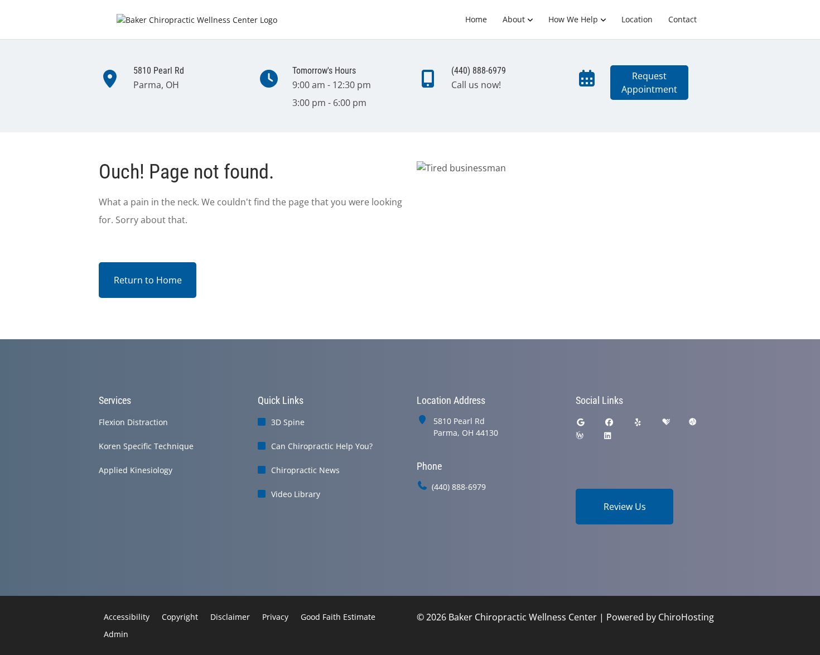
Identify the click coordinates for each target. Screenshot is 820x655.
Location (637, 19)
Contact (682, 19)
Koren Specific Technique (146, 446)
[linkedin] (607, 435)
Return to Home (148, 280)
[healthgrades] (666, 422)
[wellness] (579, 435)
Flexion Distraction (133, 422)
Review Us (625, 506)
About (514, 19)
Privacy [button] (275, 616)
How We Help (573, 19)
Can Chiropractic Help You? (322, 446)
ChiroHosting (686, 617)
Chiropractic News (305, 470)
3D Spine (288, 422)
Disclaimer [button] (230, 616)
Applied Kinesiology (135, 470)
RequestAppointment (649, 82)
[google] (581, 422)
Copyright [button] (180, 616)
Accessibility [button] (126, 616)
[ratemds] (693, 422)
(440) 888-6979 (459, 486)
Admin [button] (116, 634)
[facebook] (610, 422)
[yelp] (638, 422)
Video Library (295, 494)
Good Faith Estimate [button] (338, 616)
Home (476, 19)
